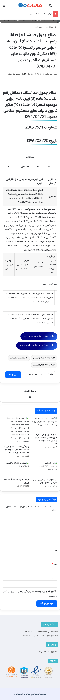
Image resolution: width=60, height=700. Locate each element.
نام (55, 550)
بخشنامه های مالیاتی (43, 365)
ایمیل (54, 564)
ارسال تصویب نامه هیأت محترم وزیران (16, 481)
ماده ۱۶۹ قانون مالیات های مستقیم (39, 336)
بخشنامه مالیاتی (18, 358)
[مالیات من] (30, 5)
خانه (53, 27)
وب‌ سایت (53, 578)
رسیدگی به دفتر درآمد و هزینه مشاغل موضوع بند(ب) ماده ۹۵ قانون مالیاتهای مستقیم (16, 450)
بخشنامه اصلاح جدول (43, 358)
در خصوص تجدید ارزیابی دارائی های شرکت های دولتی (45, 481)
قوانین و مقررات (52, 635)
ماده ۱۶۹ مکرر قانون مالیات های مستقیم (37, 345)
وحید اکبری (30, 391)
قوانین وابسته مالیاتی (42, 27)
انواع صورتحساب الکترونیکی (41, 14)
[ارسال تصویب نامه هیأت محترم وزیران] (16, 469)
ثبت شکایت (26, 635)
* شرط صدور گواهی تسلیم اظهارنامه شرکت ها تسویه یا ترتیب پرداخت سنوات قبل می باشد (45, 439)
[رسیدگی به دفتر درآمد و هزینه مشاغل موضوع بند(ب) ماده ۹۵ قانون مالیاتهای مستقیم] (16, 430)
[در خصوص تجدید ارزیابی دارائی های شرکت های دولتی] (44, 469)
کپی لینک (13, 374)
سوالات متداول (38, 635)
